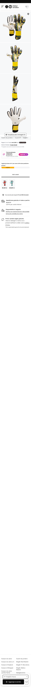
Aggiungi (22, 154)
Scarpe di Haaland (7, 665)
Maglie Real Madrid (22, 661)
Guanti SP (18, 137)
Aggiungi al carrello (14, 682)
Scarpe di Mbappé (7, 668)
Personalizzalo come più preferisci (10, 154)
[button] (15, 211)
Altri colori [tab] (15, 174)
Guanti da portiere (7, 137)
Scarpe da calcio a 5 (7, 661)
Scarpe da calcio (6, 658)
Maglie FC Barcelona (22, 665)
